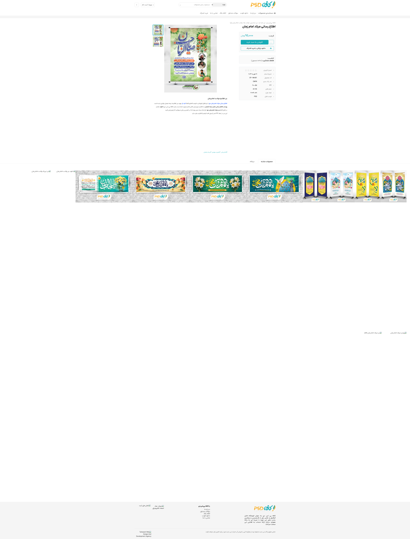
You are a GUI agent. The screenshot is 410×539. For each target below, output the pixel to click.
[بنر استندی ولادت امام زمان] (342, 186)
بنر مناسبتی (254, 23)
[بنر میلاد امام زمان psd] (369, 412)
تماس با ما (214, 13)
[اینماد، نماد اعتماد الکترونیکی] (157, 512)
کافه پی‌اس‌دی (270, 23)
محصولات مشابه (267, 162)
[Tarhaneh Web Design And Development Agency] (143, 534)
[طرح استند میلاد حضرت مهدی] (394, 186)
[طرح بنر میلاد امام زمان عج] (160, 186)
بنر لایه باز (262, 23)
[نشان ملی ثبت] (143, 513)
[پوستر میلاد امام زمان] (394, 412)
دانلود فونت (244, 13)
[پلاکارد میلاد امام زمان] (104, 186)
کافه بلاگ (223, 13)
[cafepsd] (263, 5)
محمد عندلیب (268, 60)
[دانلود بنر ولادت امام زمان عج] (274, 186)
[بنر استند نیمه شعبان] (368, 186)
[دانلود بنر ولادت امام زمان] (63, 250)
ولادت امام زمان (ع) (236, 23)
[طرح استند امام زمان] (316, 186)
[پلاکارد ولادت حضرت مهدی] (217, 186)
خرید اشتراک (204, 13)
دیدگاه (252, 162)
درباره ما (253, 13)
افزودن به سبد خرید (254, 42)
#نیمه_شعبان (207, 152)
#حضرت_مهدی (216, 152)
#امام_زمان (224, 152)
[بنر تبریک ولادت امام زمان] (38, 250)
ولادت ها (246, 23)
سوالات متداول (233, 13)
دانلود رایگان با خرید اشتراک (256, 48)
